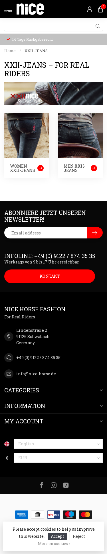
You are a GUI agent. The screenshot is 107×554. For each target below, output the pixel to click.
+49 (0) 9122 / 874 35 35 (38, 357)
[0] (100, 9)
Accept (57, 536)
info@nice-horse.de (36, 373)
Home (10, 50)
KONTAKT (50, 276)
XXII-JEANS (36, 50)
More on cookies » (54, 543)
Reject (79, 536)
